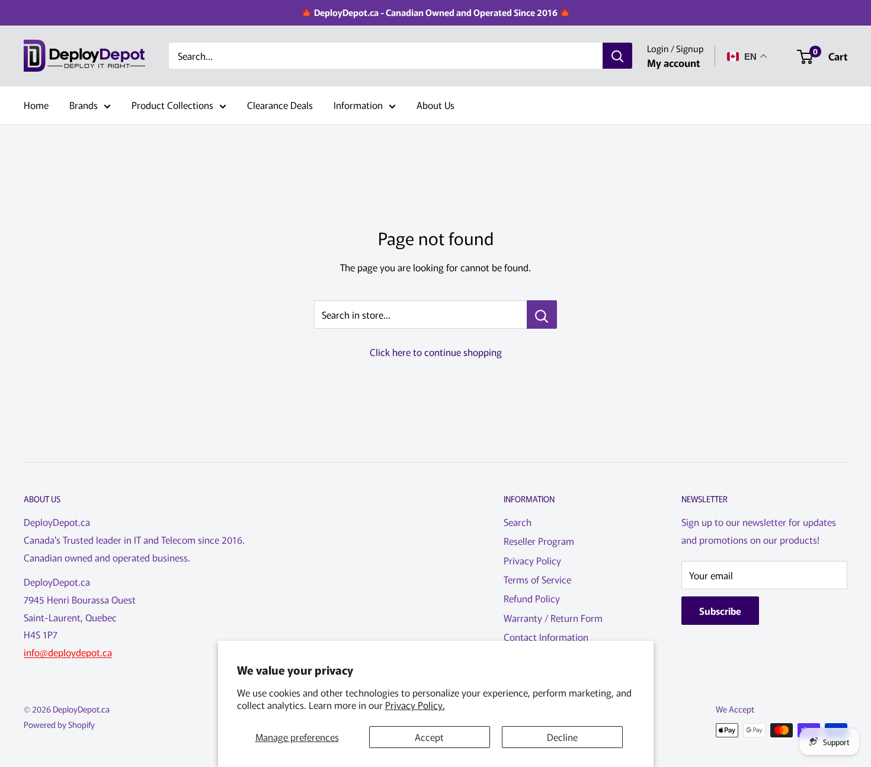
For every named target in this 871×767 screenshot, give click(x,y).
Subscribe (720, 611)
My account (673, 62)
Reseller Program (539, 541)
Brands (83, 105)
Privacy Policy (532, 560)
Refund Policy (532, 598)
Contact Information (546, 637)
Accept (429, 737)
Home (36, 105)
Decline (562, 737)
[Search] (617, 56)
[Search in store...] (542, 314)
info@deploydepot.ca (68, 652)
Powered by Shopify (59, 724)
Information (358, 105)
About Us (435, 105)
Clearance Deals (280, 105)
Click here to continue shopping (436, 352)
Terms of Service (537, 579)
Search (517, 522)
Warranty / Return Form (553, 618)
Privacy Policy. (415, 705)
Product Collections (172, 105)
